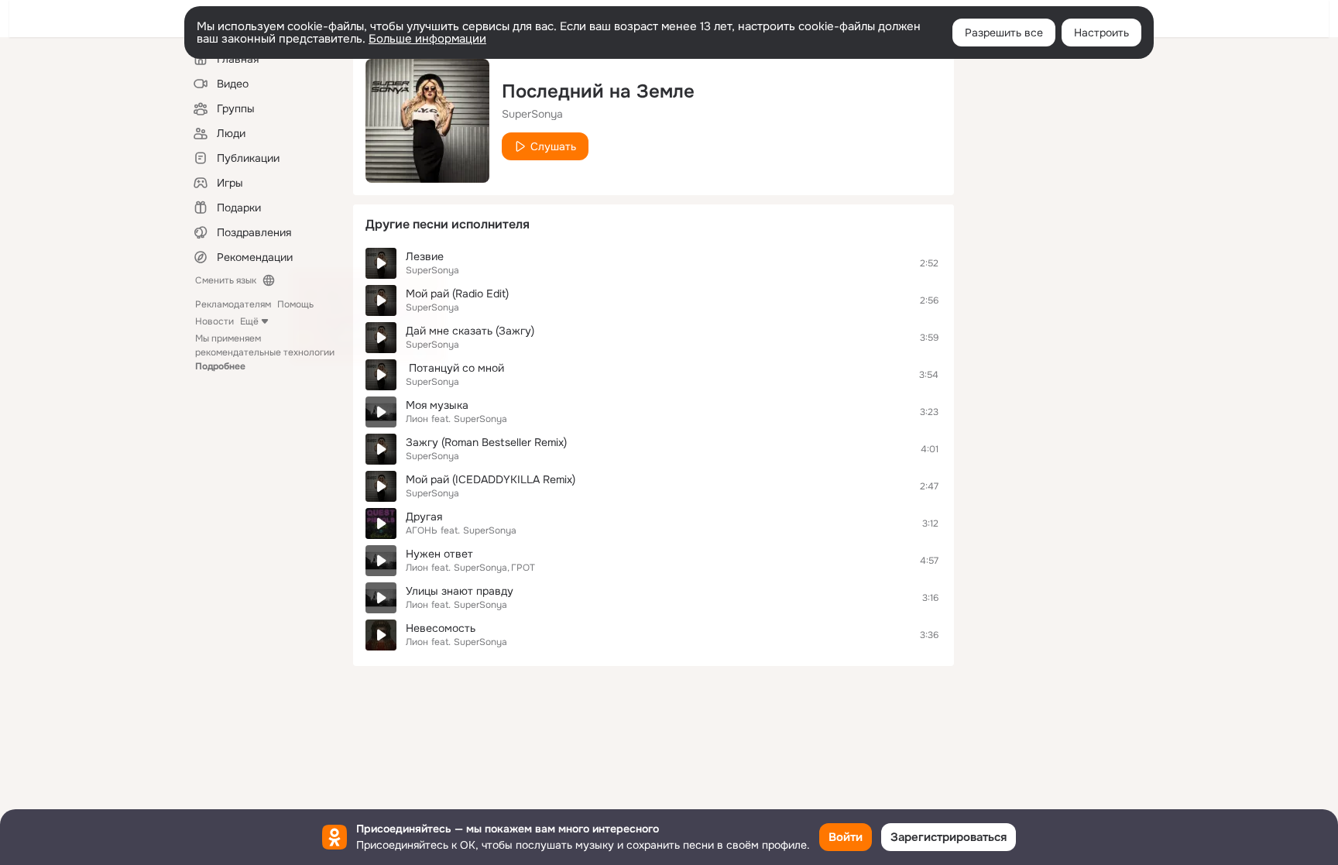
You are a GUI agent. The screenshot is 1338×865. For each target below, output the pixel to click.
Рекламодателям (233, 304)
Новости (214, 321)
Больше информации (427, 38)
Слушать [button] (553, 146)
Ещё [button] (249, 321)
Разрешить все (1004, 32)
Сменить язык (225, 280)
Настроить (1101, 32)
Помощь (295, 304)
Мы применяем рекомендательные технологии (264, 352)
